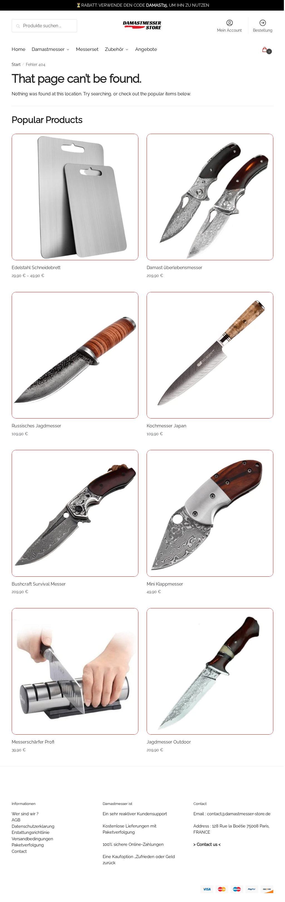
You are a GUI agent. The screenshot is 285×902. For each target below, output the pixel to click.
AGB (16, 819)
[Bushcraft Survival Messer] (75, 513)
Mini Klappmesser (165, 584)
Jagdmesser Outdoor (169, 742)
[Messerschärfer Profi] (75, 671)
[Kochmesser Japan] (210, 355)
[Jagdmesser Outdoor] (210, 671)
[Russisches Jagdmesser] (75, 355)
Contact (19, 851)
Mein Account (229, 30)
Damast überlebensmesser (174, 267)
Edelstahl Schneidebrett (36, 267)
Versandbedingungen (32, 838)
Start (16, 64)
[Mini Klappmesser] (210, 513)
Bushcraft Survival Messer (39, 584)
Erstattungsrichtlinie (31, 832)
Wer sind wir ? (25, 813)
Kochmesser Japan (166, 425)
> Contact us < (207, 844)
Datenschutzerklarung (33, 826)
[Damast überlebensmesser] (210, 197)
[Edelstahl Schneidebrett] (75, 197)
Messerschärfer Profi (33, 742)
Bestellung (262, 30)
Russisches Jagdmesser (36, 425)
